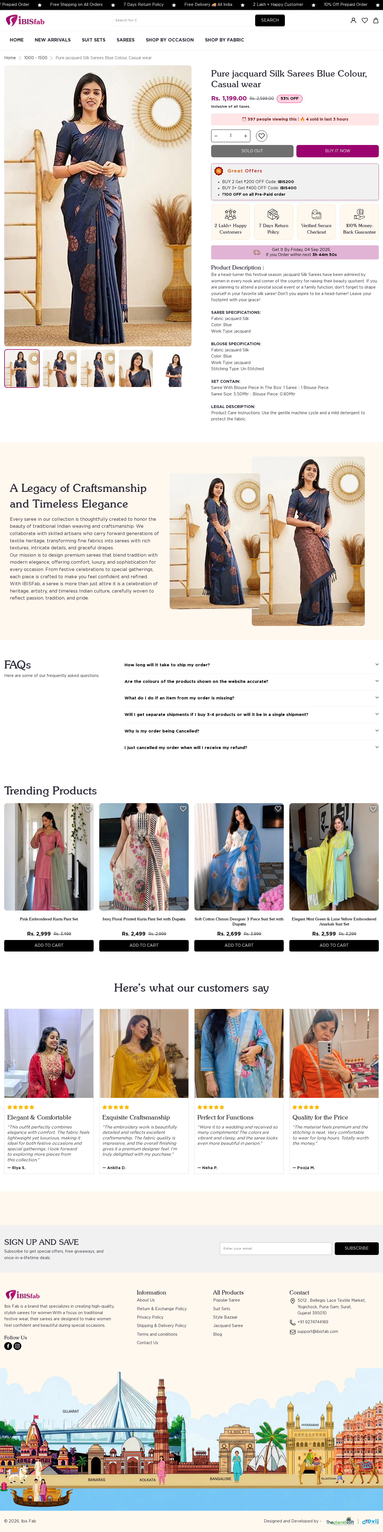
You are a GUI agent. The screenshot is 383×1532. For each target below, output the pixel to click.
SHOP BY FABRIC (224, 40)
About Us (146, 1300)
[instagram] (17, 1346)
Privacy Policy (150, 1317)
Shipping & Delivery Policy (161, 1326)
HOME (17, 40)
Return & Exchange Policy (162, 1309)
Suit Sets (221, 1309)
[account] (353, 20)
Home (10, 58)
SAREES (126, 40)
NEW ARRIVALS (53, 40)
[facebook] (8, 1346)
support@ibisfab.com (317, 1332)
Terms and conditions (157, 1335)
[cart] (376, 20)
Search (270, 20)
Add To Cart (49, 946)
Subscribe (357, 1248)
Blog (217, 1335)
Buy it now (337, 151)
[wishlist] (365, 20)
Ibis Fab (28, 1521)
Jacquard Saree (228, 1326)
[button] (261, 136)
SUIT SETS (93, 40)
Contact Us (147, 1343)
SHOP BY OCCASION (170, 40)
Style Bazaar (225, 1317)
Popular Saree (226, 1300)
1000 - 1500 (35, 58)
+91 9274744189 (312, 1322)
